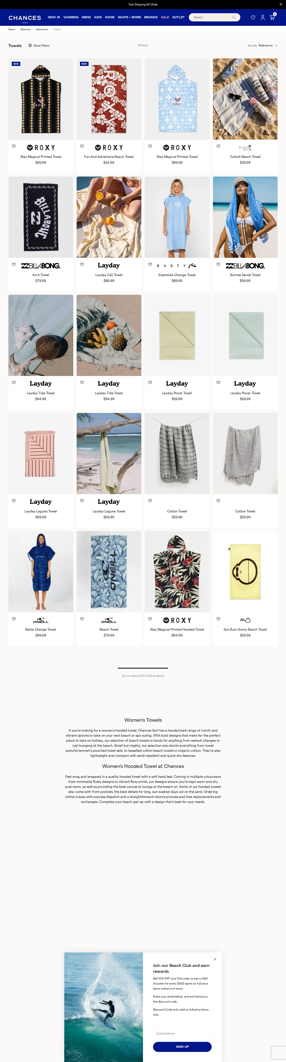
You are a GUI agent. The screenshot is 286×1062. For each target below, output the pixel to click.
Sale (165, 17)
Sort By (252, 45)
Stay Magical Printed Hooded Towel (177, 629)
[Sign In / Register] (263, 17)
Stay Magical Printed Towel (40, 156)
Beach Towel (109, 629)
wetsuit (196, 740)
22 (177, 487)
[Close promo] (281, 4)
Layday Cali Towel (108, 275)
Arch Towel (40, 275)
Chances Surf (148, 730)
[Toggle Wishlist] (40, 258)
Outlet (178, 17)
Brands (151, 17)
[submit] (234, 17)
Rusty (97, 781)
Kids (98, 17)
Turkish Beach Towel (245, 156)
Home (11, 29)
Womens (71, 17)
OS (41, 132)
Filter (41, 45)
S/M (173, 251)
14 (245, 487)
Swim (110, 17)
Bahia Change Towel (40, 629)
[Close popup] (215, 959)
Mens (86, 17)
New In (54, 17)
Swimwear (42, 29)
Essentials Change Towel (177, 275)
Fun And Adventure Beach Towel (109, 156)
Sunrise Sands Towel (245, 275)
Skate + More (129, 17)
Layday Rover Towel (177, 393)
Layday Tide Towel (41, 393)
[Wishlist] (253, 17)
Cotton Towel (177, 511)
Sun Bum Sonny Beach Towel (245, 629)
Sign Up (182, 1047)
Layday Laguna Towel (40, 511)
